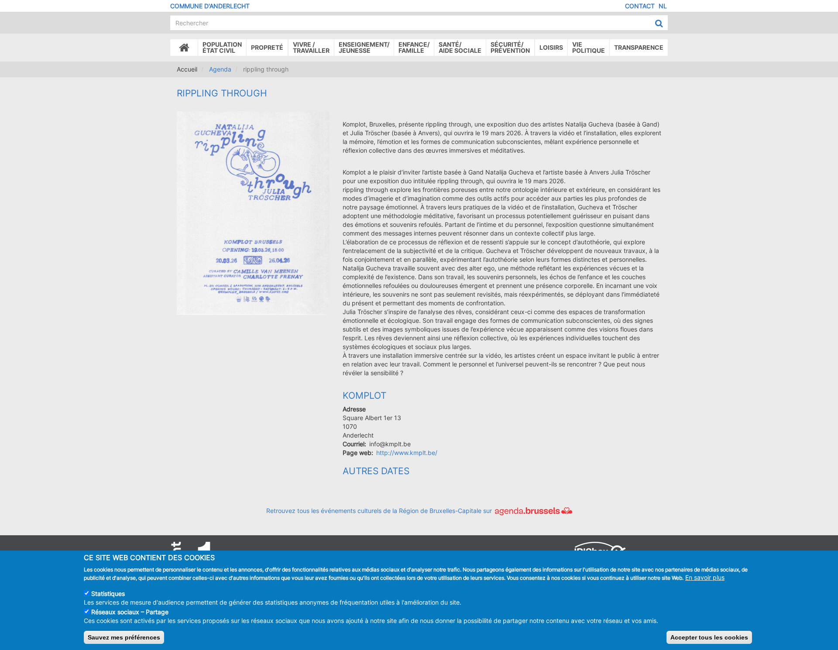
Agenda (220, 69)
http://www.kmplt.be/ (406, 452)
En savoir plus (705, 577)
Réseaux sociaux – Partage (129, 611)
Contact (640, 6)
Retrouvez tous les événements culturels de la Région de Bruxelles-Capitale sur (380, 510)
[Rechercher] (659, 23)
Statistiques (108, 593)
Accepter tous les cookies (709, 637)
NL (663, 6)
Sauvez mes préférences (124, 637)
